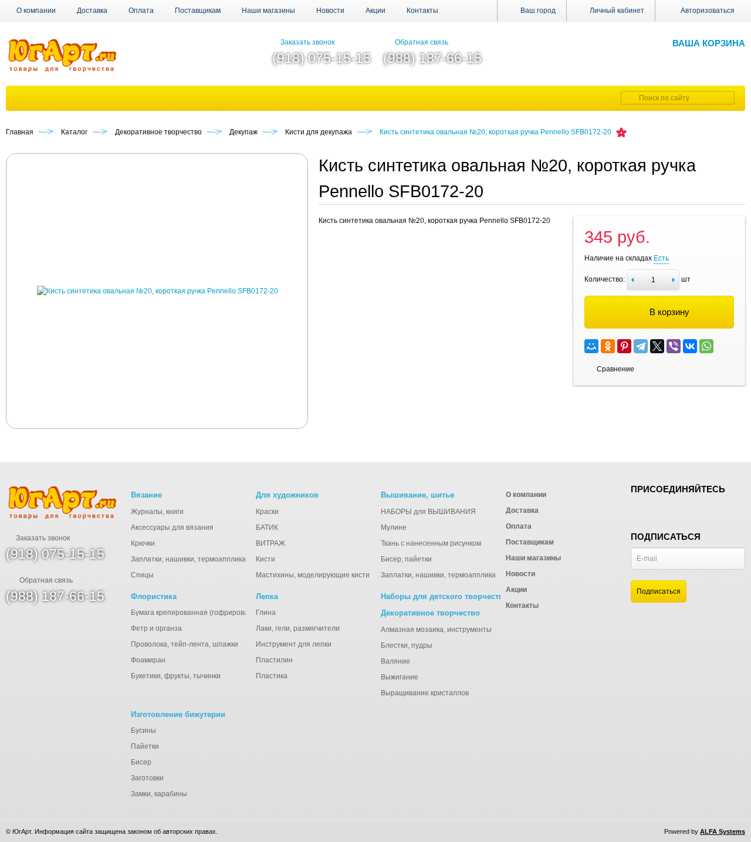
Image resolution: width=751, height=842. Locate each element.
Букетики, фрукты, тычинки (176, 676)
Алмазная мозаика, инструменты (436, 629)
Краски (267, 512)
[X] (657, 346)
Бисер (141, 762)
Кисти (265, 559)
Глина (266, 612)
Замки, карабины (159, 794)
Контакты (422, 10)
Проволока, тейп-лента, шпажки (184, 644)
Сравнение (615, 369)
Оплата (141, 10)
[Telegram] (641, 346)
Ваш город (537, 10)
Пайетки (145, 746)
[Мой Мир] (591, 346)
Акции (375, 10)
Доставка (92, 10)
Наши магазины (268, 10)
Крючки (143, 543)
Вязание (146, 495)
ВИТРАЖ (270, 543)
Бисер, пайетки (406, 559)
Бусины (143, 730)
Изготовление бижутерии (178, 714)
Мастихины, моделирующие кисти (313, 575)
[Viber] (674, 346)
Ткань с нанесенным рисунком (431, 543)
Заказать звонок (307, 42)
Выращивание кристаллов (425, 693)
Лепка (267, 596)
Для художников (287, 495)
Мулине (394, 527)
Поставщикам (198, 10)
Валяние (395, 661)
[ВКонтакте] (690, 346)
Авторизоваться (708, 10)
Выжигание (399, 677)
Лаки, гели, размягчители (298, 628)
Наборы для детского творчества (444, 596)
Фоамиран (148, 660)
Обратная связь (421, 42)
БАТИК (267, 527)
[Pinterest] (624, 346)
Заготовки (147, 778)
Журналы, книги (157, 512)
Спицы (142, 575)
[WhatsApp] (706, 346)
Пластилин (274, 660)
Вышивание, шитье (417, 495)
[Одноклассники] (608, 346)
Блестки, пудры (406, 645)
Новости (330, 10)
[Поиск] (628, 97)
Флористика (154, 596)
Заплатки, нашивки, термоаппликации (194, 559)
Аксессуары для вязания (172, 527)
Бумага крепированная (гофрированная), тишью (212, 612)
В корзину (669, 312)
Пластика (271, 676)
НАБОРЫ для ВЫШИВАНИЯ (428, 512)
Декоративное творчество (430, 612)
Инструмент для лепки (293, 644)
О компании (36, 10)
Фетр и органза (156, 628)
